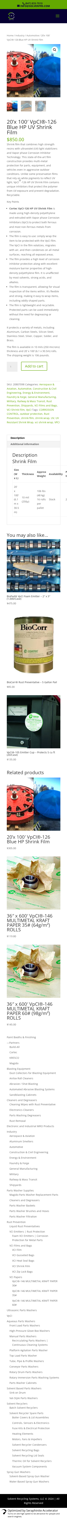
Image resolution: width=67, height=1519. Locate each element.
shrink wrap (42, 418)
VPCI (57, 422)
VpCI (28, 409)
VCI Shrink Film (16, 409)
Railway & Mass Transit (31, 401)
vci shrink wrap (44, 422)
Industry (19, 35)
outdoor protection (31, 413)
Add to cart (34, 366)
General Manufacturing (42, 397)
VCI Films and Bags (45, 405)
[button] (54, 50)
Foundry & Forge (16, 397)
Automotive (32, 35)
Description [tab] (18, 438)
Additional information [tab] (25, 444)
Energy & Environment (36, 392)
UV (52, 418)
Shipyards (27, 405)
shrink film (27, 418)
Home (10, 35)
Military (11, 401)
